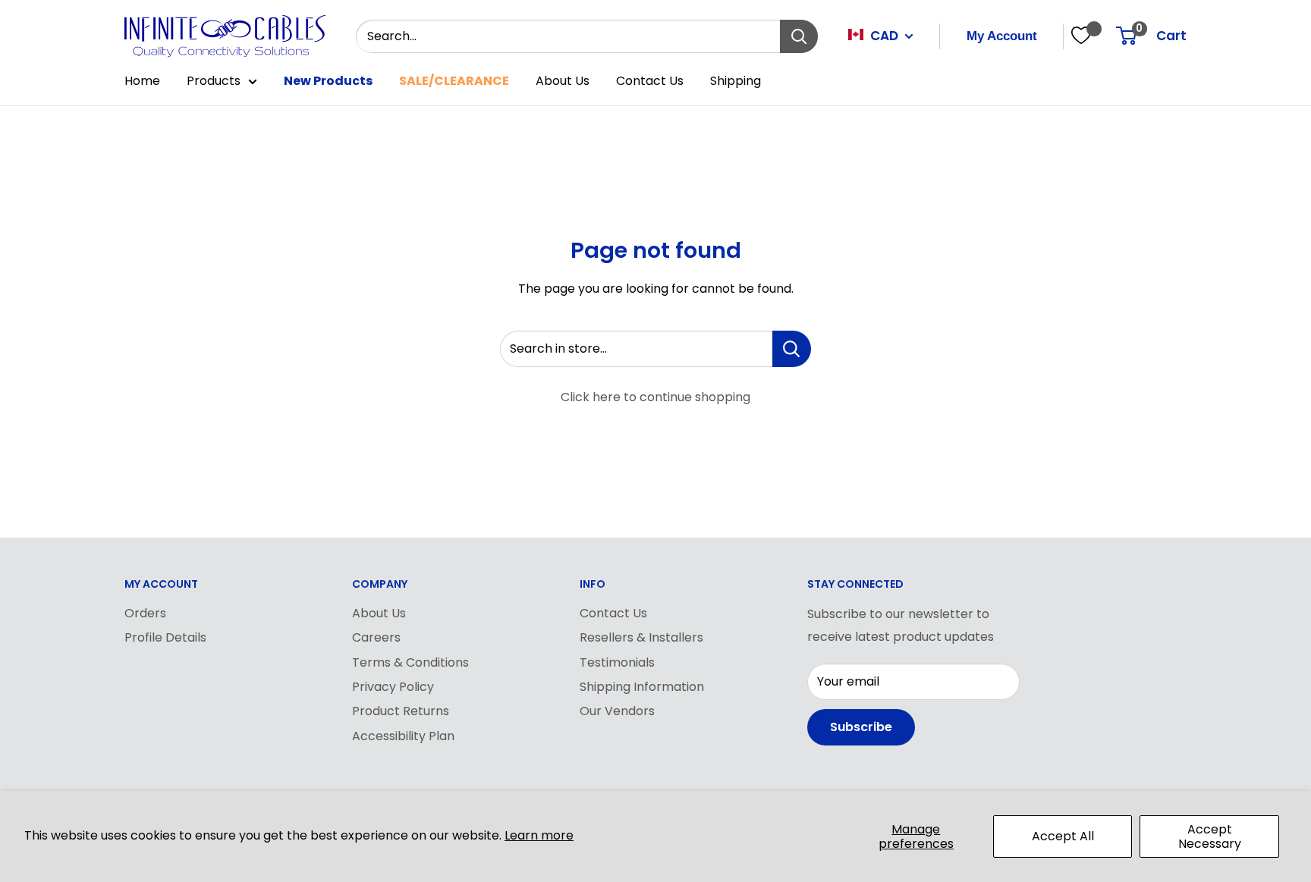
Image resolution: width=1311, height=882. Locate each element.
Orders (145, 613)
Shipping (735, 80)
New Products (328, 80)
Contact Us (650, 80)
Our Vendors (617, 711)
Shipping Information (642, 686)
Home (142, 80)
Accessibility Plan (403, 736)
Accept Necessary (1209, 836)
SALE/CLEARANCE (454, 80)
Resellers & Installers (641, 637)
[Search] (799, 36)
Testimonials (617, 662)
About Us (562, 80)
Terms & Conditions (410, 662)
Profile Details (165, 637)
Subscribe (861, 727)
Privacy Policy (393, 686)
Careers (376, 637)
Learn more (539, 835)
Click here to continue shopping (655, 397)
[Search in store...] (791, 349)
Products (214, 80)
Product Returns (400, 711)
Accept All (1063, 836)
